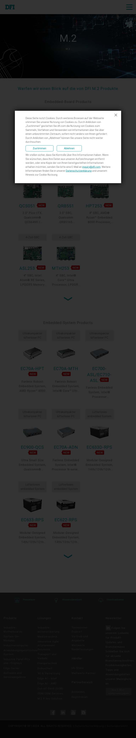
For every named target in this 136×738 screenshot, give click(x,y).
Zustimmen (39, 148)
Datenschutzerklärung (79, 170)
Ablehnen (69, 148)
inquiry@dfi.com (91, 167)
